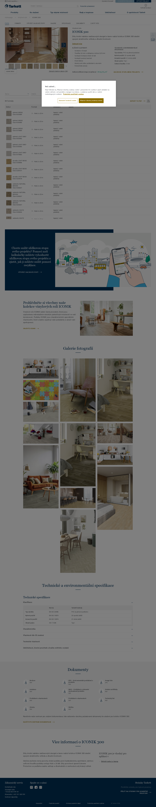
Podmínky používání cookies (73, 94)
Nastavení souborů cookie (67, 100)
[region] (79, 94)
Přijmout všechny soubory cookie (91, 100)
